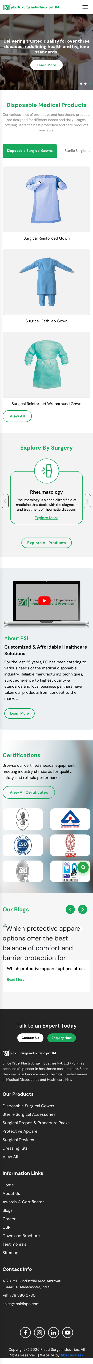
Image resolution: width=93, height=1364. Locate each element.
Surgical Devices (18, 1139)
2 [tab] (85, 84)
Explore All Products (46, 542)
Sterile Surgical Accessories (29, 1114)
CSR (6, 1227)
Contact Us (30, 1038)
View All (17, 416)
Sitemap (10, 1252)
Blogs (8, 1210)
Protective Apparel (20, 1131)
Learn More (46, 65)
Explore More (46, 517)
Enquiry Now (62, 1038)
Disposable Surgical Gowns (28, 1106)
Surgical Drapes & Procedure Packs (36, 1123)
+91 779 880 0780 (19, 1295)
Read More (15, 979)
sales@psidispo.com (21, 1303)
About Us (11, 1193)
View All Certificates (29, 792)
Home (8, 1185)
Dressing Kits (15, 1148)
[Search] (83, 867)
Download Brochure (21, 1235)
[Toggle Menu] (85, 7)
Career (9, 1219)
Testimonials (14, 1244)
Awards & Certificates (24, 1202)
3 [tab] (90, 84)
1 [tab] (81, 84)
